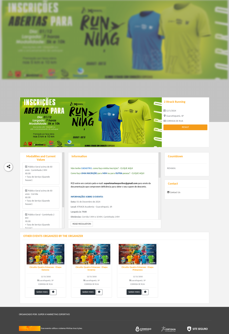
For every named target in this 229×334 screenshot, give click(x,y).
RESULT (185, 127)
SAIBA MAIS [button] (42, 292)
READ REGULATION (82, 224)
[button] (53, 292)
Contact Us (174, 192)
